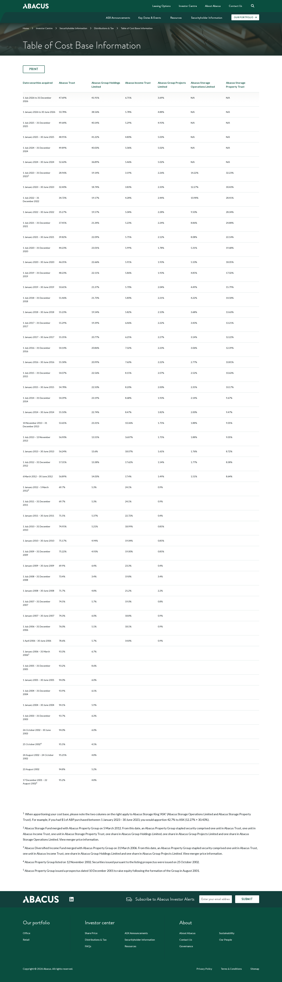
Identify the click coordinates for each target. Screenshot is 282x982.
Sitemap (255, 968)
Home (26, 28)
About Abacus (187, 933)
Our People (225, 939)
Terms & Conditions (231, 968)
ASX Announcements (136, 933)
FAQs (88, 946)
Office (26, 933)
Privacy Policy (204, 968)
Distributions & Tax (104, 28)
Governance (186, 946)
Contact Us (185, 939)
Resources (130, 946)
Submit (247, 899)
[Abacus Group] (36, 6)
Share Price (91, 933)
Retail (26, 939)
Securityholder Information (73, 28)
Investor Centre (44, 28)
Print (33, 69)
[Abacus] (41, 899)
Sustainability (226, 933)
